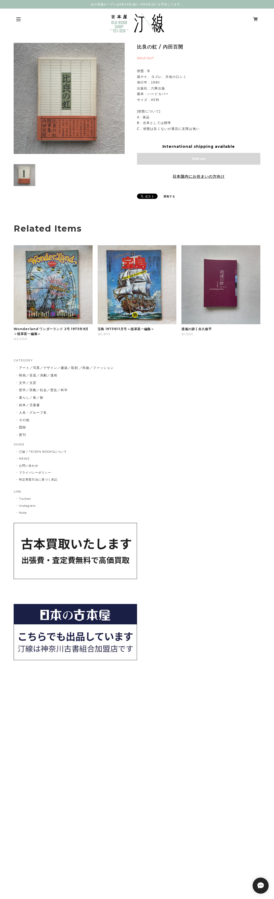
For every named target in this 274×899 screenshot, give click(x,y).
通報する (169, 196)
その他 (24, 420)
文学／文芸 (27, 383)
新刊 (22, 435)
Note (23, 513)
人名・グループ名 (33, 412)
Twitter (25, 499)
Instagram (27, 506)
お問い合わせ (28, 465)
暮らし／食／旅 (31, 397)
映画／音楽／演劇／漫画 (38, 375)
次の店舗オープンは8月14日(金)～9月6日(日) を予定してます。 (137, 4)
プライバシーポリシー (35, 472)
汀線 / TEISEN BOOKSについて (43, 452)
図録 (22, 427)
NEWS (24, 458)
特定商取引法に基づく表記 (38, 479)
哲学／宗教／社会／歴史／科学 (43, 390)
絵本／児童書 (29, 405)
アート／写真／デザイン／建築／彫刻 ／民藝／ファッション (66, 368)
